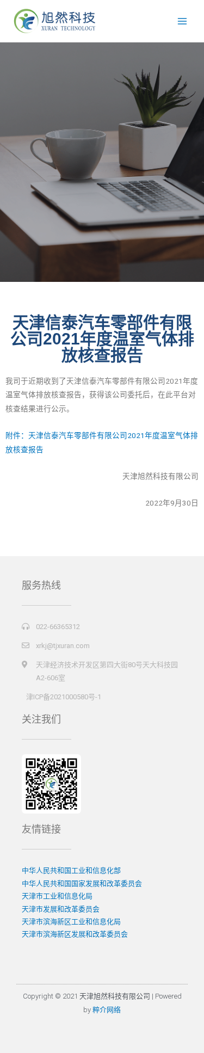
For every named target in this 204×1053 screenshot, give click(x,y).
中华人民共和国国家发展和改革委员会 (82, 883)
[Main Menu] (182, 21)
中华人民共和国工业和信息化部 (71, 870)
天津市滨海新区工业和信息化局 (71, 921)
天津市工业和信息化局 (57, 896)
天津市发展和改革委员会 (61, 909)
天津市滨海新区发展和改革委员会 (75, 934)
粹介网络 (106, 1010)
